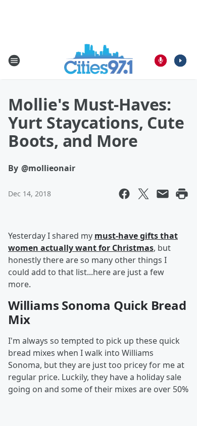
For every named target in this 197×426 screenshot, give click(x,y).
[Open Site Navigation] (14, 61)
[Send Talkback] (161, 61)
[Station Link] (98, 60)
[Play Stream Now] (180, 61)
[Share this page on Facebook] (124, 194)
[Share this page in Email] (163, 194)
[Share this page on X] (143, 194)
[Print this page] (182, 194)
